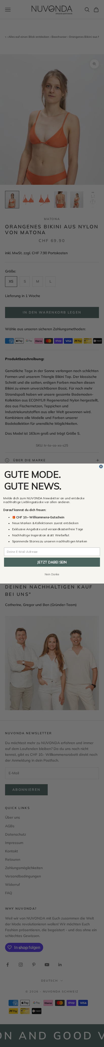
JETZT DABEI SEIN (52, 562)
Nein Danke (52, 574)
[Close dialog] (100, 466)
